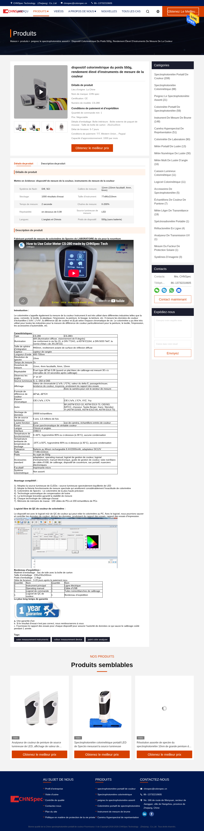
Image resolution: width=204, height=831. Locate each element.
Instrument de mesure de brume (114, 811)
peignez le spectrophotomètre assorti (50, 41)
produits (24, 41)
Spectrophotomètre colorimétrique (115, 794)
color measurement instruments (32, 639)
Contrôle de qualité (54, 800)
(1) (171, 221)
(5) (166, 191)
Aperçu (22, 11)
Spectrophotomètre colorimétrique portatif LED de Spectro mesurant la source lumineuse (38, 744)
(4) (169, 228)
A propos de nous (81, 11)
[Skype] (164, 290)
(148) (172, 119)
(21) (171, 98)
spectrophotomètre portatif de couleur (117, 788)
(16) (171, 162)
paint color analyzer (98, 639)
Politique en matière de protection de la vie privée (70, 817)
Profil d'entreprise (54, 788)
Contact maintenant (173, 299)
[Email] (179, 290)
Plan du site (51, 811)
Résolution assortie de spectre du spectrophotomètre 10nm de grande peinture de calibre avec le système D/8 (101, 744)
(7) (170, 201)
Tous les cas (131, 11)
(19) (171, 212)
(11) (165, 173)
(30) (172, 153)
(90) (172, 139)
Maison (14, 41)
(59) (167, 109)
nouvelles (109, 11)
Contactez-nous (53, 806)
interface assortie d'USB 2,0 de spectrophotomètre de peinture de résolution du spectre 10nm (163, 744)
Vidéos (59, 11)
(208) (171, 76)
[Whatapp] (171, 290)
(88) (165, 87)
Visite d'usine (51, 794)
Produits (40, 11)
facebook (151, 814)
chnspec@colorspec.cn (75, 3)
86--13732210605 (102, 3)
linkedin (144, 814)
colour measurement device (68, 639)
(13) (170, 146)
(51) (169, 130)
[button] (65, 126)
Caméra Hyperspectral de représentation (118, 817)
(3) (168, 257)
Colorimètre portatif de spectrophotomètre (119, 806)
